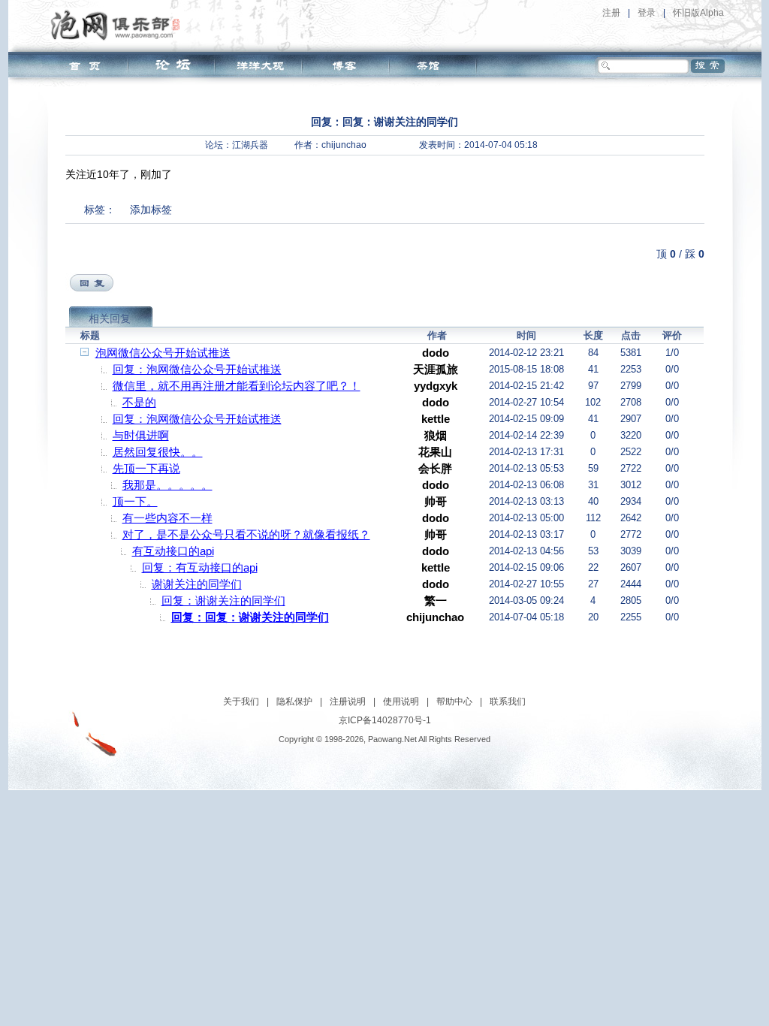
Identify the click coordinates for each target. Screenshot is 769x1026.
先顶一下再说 (146, 468)
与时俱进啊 (141, 435)
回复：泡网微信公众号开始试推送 (197, 369)
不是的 (139, 402)
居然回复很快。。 (158, 451)
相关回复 (110, 318)
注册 (611, 13)
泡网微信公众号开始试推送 (163, 352)
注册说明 (348, 701)
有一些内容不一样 (167, 517)
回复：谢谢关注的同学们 (223, 600)
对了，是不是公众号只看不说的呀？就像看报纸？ (246, 534)
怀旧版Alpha (698, 13)
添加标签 (151, 210)
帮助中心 (454, 701)
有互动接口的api (173, 551)
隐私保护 (294, 701)
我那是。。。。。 (167, 484)
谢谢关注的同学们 (197, 584)
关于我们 (241, 701)
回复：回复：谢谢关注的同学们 (250, 617)
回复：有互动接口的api (200, 567)
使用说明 (401, 701)
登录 (647, 13)
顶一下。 (135, 501)
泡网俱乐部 (119, 25)
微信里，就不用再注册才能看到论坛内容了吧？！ (236, 385)
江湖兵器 (250, 145)
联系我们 (508, 701)
